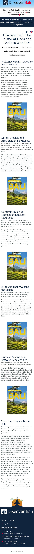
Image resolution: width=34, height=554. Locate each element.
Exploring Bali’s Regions (11, 538)
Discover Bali (8, 10)
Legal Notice (7, 524)
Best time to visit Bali (10, 541)
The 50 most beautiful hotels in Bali (14, 543)
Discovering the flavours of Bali (13, 533)
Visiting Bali (7, 531)
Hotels (22, 15)
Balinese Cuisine (19, 12)
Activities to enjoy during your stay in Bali (16, 536)
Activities (7, 12)
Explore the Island (22, 10)
